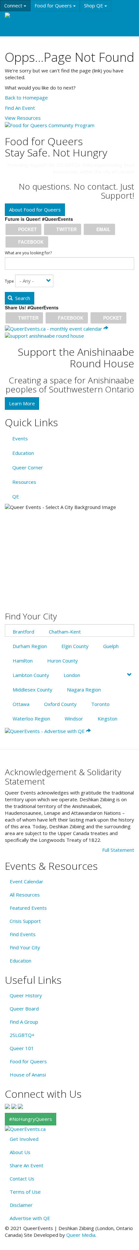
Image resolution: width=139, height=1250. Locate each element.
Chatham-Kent (65, 631)
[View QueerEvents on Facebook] (7, 1106)
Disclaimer (21, 1205)
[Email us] (20, 1106)
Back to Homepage (26, 97)
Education (63, 17)
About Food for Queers (35, 209)
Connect (14, 5)
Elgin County (75, 646)
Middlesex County (32, 689)
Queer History (26, 995)
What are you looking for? (28, 253)
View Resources (23, 118)
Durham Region (30, 646)
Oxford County (60, 704)
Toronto (100, 704)
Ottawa (21, 704)
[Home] (13, 15)
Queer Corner (27, 467)
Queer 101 (22, 1048)
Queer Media (80, 1235)
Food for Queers (54, 5)
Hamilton (23, 660)
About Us (20, 1152)
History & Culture (101, 17)
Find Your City (25, 947)
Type (9, 281)
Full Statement (118, 850)
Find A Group (24, 1022)
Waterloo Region (31, 718)
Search (22, 298)
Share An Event (26, 1165)
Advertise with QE (30, 1218)
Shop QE (94, 5)
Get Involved (24, 1139)
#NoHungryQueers (30, 1119)
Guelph (111, 646)
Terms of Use (25, 1192)
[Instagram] (13, 1106)
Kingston (107, 718)
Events (34, 17)
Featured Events (28, 908)
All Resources (25, 894)
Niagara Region (84, 689)
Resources (16, 30)
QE (15, 496)
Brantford (23, 631)
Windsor (74, 718)
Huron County (62, 660)
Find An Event (20, 108)
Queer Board (24, 1008)
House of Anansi (28, 1074)
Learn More (22, 403)
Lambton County (31, 675)
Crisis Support (25, 921)
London (72, 675)
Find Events (23, 934)
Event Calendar (26, 881)
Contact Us (22, 1178)
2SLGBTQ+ (22, 1035)
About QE (49, 30)
